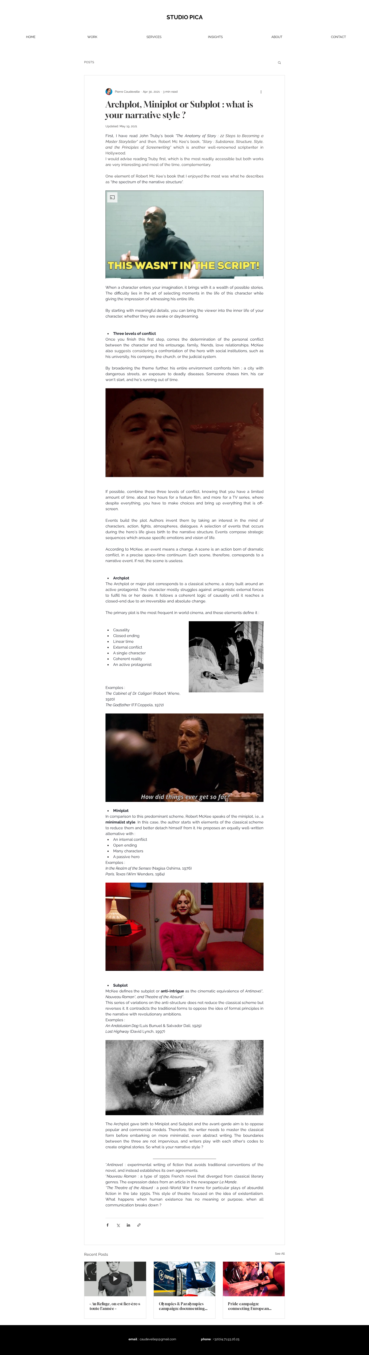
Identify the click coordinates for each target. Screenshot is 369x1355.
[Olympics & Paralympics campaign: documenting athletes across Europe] (184, 1279)
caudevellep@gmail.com (158, 1339)
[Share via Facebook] (107, 1225)
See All (280, 1253)
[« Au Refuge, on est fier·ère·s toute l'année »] (115, 1279)
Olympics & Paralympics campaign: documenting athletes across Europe (182, 1306)
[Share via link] (139, 1225)
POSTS (89, 62)
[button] (92, 37)
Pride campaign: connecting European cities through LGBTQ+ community (249, 1306)
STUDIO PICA (185, 17)
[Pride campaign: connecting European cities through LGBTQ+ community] (254, 1279)
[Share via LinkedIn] (128, 1225)
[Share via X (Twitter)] (118, 1225)
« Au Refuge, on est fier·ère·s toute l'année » (114, 1306)
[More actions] (261, 91)
